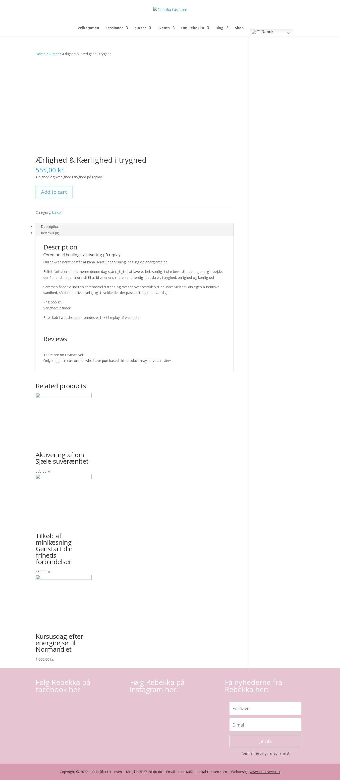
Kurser (140, 28)
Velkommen (88, 28)
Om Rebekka (192, 28)
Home (41, 53)
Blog (220, 28)
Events (164, 28)
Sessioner (114, 28)
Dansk (267, 32)
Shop (239, 28)
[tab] (134, 226)
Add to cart (54, 192)
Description (50, 226)
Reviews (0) (50, 233)
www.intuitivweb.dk (265, 771)
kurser (54, 53)
